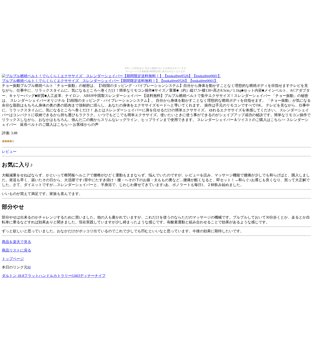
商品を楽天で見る (16, 242)
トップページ (13, 259)
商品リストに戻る (16, 250)
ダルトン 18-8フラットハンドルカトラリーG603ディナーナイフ (54, 276)
